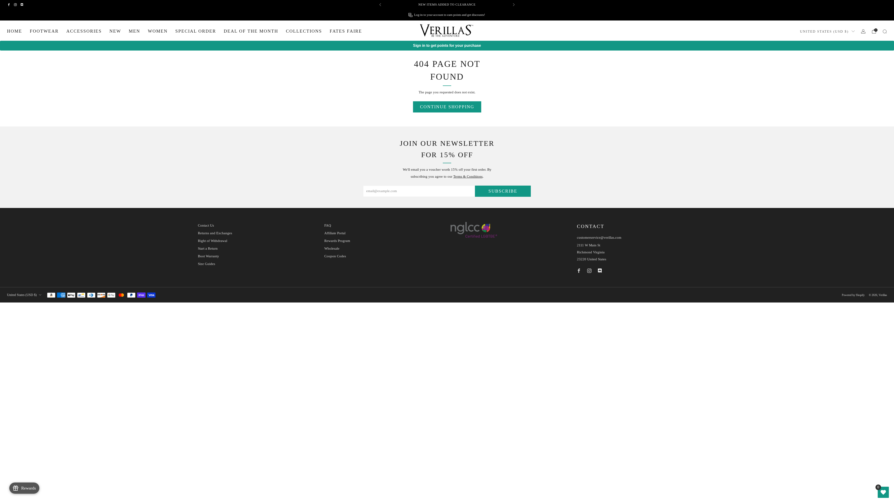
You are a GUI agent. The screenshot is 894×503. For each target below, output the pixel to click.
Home (14, 31)
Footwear (44, 31)
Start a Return (208, 248)
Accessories (84, 31)
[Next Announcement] (514, 5)
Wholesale (331, 248)
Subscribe (502, 191)
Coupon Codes (335, 256)
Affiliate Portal (334, 233)
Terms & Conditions (468, 176)
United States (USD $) (824, 31)
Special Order (195, 31)
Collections (304, 31)
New (115, 31)
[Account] (863, 31)
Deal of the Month (251, 31)
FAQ (327, 225)
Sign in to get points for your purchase (447, 46)
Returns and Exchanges (215, 233)
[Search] (884, 31)
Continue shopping (447, 106)
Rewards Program (337, 241)
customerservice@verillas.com (599, 237)
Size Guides (206, 264)
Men (134, 31)
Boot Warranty (208, 256)
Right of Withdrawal (212, 241)
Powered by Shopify (853, 295)
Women (158, 31)
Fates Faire (346, 31)
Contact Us (206, 225)
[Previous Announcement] (380, 5)
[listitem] (447, 4)
